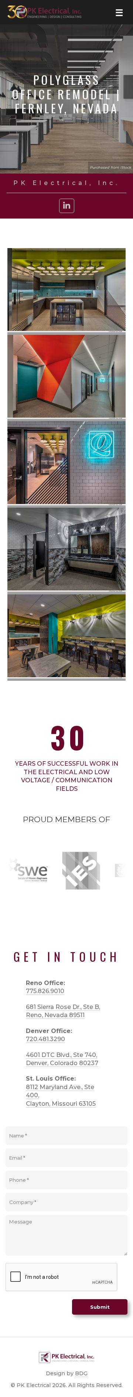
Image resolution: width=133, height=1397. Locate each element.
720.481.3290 (45, 1039)
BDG (81, 1373)
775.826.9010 (45, 991)
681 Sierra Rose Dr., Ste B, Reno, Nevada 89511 (63, 1011)
